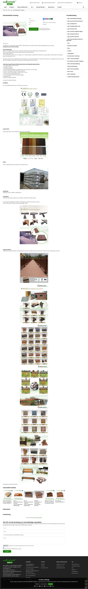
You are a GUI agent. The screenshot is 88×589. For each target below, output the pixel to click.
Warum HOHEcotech (22, 7)
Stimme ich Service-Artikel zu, (12, 548)
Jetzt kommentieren (38, 517)
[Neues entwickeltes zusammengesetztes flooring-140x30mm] (8, 495)
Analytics (41, 586)
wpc (12, 10)
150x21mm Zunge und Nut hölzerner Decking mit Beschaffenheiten (49, 502)
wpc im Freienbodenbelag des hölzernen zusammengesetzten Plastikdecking (18, 503)
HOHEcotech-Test (60, 566)
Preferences (47, 586)
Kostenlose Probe (35, 2)
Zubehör (6, 545)
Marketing (52, 586)
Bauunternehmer (44, 567)
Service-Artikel (18, 548)
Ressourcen (51, 7)
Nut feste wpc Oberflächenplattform (60, 501)
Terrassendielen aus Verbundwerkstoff (30, 565)
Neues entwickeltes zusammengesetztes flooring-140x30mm (7, 502)
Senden (7, 551)
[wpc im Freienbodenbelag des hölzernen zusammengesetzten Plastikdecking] (18, 495)
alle (9, 10)
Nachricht (74, 569)
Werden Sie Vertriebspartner (65, 2)
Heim (5, 7)
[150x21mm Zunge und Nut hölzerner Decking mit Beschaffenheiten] (50, 495)
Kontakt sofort (34, 29)
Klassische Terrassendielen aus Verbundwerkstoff (32, 571)
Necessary (37, 586)
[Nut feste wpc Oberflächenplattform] (60, 495)
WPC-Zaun (28, 577)
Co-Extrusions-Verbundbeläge (32, 567)
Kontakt (60, 7)
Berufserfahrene (40, 7)
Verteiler (43, 566)
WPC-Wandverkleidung (31, 573)
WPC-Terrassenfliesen (30, 575)
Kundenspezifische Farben (49, 2)
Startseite (5, 10)
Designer (43, 564)
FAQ (72, 567)
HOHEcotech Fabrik (76, 566)
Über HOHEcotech (75, 564)
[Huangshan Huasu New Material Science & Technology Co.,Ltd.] (9, 3)
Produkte (11, 7)
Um (32, 7)
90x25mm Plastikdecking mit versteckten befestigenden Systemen (38, 503)
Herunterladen (75, 571)
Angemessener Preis (60, 567)
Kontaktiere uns (75, 573)
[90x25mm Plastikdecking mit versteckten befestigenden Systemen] (39, 495)
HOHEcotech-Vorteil (60, 564)
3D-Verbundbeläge (30, 569)
